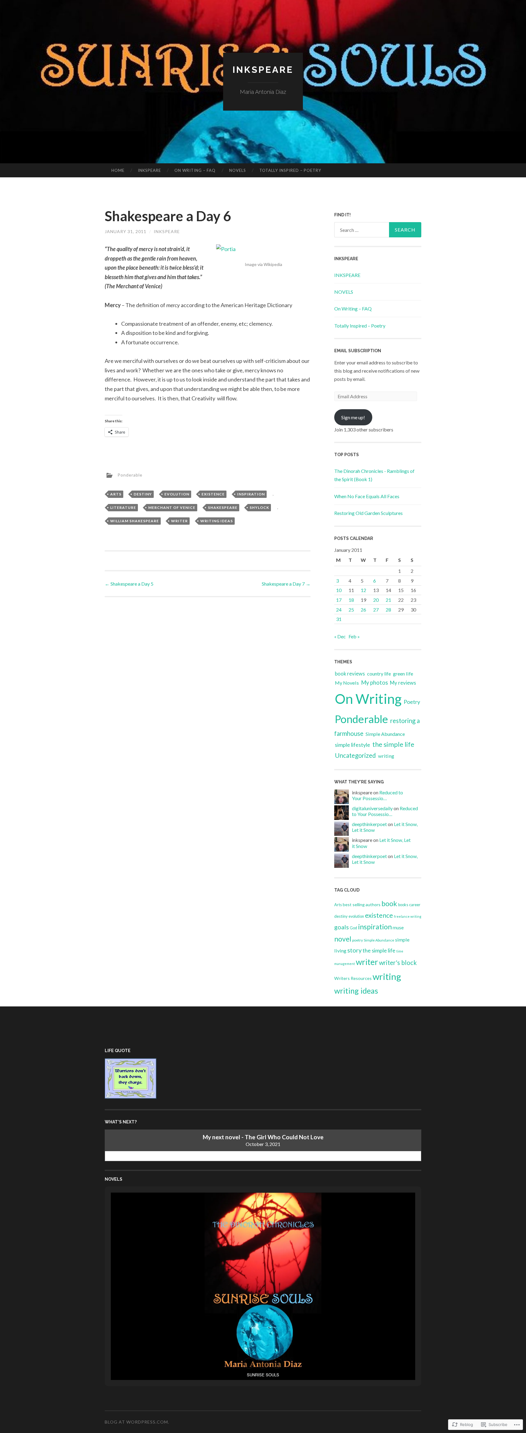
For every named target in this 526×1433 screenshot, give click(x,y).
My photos (374, 682)
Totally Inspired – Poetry (290, 170)
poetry (357, 940)
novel (342, 939)
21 (388, 600)
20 (376, 600)
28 (388, 609)
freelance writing (407, 916)
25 (351, 609)
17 (339, 600)
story (354, 950)
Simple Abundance (385, 734)
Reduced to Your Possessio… (377, 795)
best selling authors (361, 904)
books (403, 905)
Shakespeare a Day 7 (286, 584)
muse (398, 927)
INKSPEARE (149, 170)
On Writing (368, 699)
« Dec (340, 636)
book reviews (350, 674)
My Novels (347, 683)
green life (403, 673)
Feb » (354, 636)
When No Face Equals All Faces (366, 496)
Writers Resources (353, 978)
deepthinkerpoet (369, 824)
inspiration (251, 494)
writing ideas (216, 521)
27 (376, 609)
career (414, 904)
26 (363, 609)
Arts (115, 494)
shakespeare (222, 507)
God (353, 928)
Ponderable (129, 474)
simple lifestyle (352, 744)
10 (339, 590)
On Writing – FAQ (195, 170)
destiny (143, 494)
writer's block (398, 962)
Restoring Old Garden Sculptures (368, 513)
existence (213, 494)
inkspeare (167, 231)
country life (379, 673)
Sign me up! (353, 417)
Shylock (259, 507)
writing (386, 756)
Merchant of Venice (171, 507)
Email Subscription (357, 350)
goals (341, 927)
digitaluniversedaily (372, 808)
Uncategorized (355, 755)
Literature (123, 507)
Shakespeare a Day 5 (129, 584)
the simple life (393, 744)
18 (351, 600)
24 (339, 609)
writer (179, 521)
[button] (249, 1363)
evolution (176, 494)
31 (339, 619)
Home (117, 170)
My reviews (403, 682)
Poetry (412, 701)
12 (363, 590)
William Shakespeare (134, 521)
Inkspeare (263, 69)
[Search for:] (377, 229)
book (389, 903)
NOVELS (237, 170)
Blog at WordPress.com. (137, 1421)
